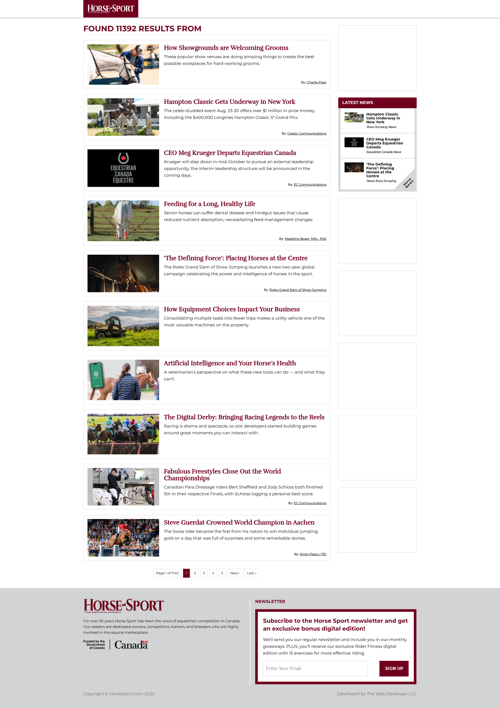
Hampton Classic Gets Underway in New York (230, 102)
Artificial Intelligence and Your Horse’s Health (230, 363)
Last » (252, 573)
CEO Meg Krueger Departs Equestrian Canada (230, 153)
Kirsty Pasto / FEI (313, 554)
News (392, 127)
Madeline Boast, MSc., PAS (306, 239)
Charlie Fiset (316, 82)
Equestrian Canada (379, 152)
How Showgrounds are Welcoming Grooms (226, 48)
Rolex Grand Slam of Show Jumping (298, 290)
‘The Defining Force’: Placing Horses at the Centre (236, 258)
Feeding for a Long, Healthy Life (209, 204)
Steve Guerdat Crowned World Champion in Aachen (239, 522)
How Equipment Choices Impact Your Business (232, 309)
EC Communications (310, 185)
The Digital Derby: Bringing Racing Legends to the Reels (244, 417)
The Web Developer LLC (392, 694)
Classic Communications (307, 134)
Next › (235, 573)
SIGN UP (394, 668)
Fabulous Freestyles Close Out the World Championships (222, 474)
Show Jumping (376, 127)
